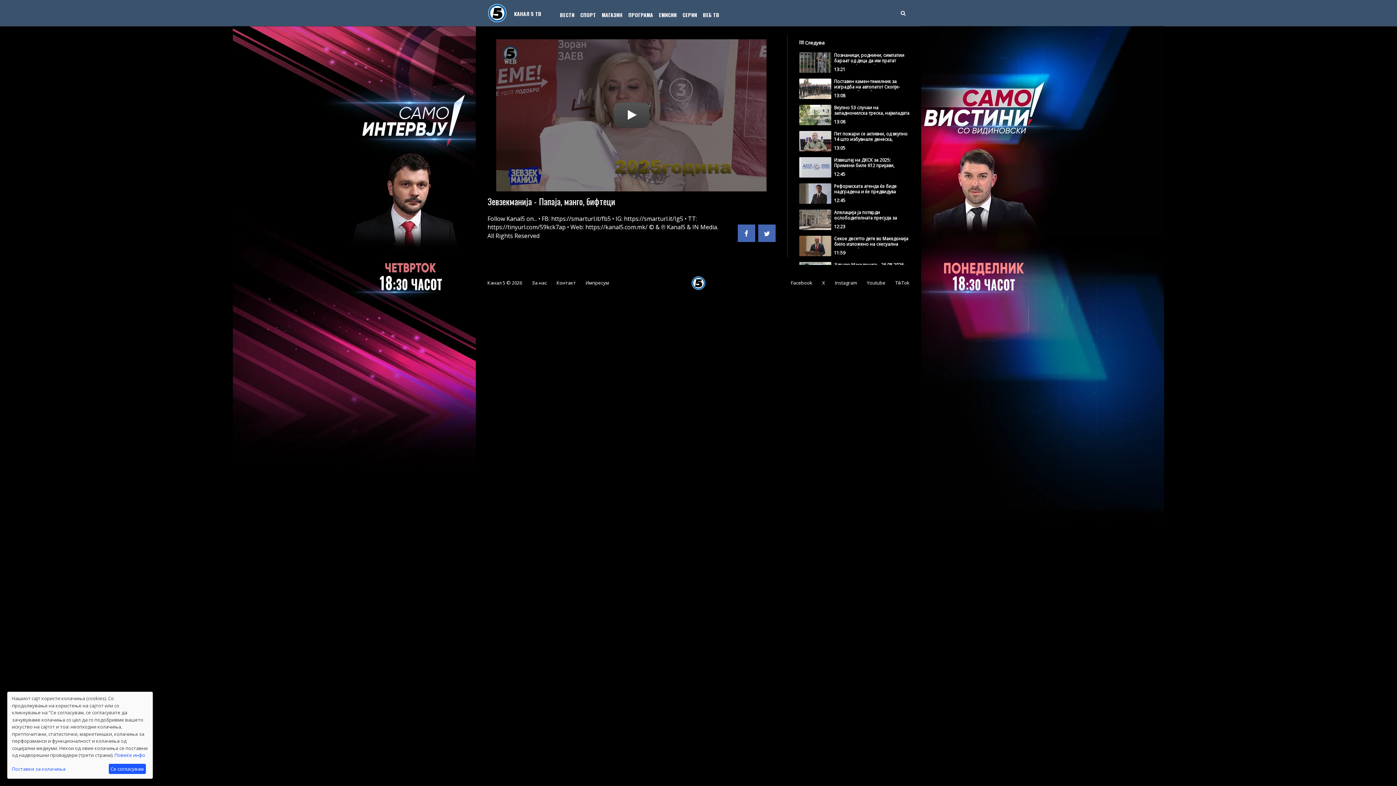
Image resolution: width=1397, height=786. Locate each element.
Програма (640, 15)
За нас (539, 282)
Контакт (566, 282)
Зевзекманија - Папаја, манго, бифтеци (551, 201)
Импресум (597, 282)
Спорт (588, 15)
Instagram (846, 282)
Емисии (668, 15)
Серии (689, 15)
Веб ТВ (711, 15)
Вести (567, 15)
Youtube (876, 282)
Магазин (612, 15)
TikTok (902, 282)
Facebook (801, 282)
